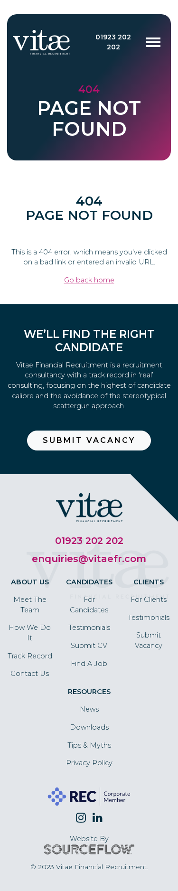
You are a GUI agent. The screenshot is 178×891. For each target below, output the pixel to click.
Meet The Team (30, 604)
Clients (148, 582)
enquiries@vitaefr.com (89, 558)
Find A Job (89, 663)
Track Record (30, 656)
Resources (89, 691)
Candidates (89, 582)
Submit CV (89, 645)
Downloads (89, 727)
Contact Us (29, 673)
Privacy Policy (89, 763)
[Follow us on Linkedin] (98, 817)
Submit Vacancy (89, 440)
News (89, 709)
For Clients (149, 599)
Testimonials (89, 627)
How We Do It (30, 632)
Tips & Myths (89, 745)
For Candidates (89, 604)
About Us (30, 582)
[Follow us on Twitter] (81, 817)
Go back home (89, 280)
